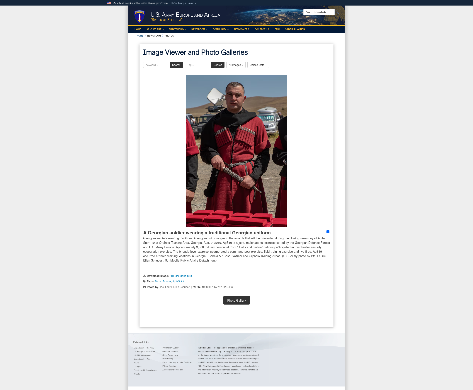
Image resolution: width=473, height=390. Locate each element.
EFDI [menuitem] (277, 29)
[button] (184, 3)
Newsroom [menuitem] (198, 29)
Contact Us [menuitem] (262, 29)
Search (176, 65)
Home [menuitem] (138, 29)
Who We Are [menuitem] (154, 29)
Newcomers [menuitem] (241, 29)
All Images (235, 65)
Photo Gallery (236, 300)
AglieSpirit (178, 281)
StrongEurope (163, 281)
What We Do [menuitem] (176, 29)
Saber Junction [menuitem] (295, 29)
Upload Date (257, 65)
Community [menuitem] (219, 29)
